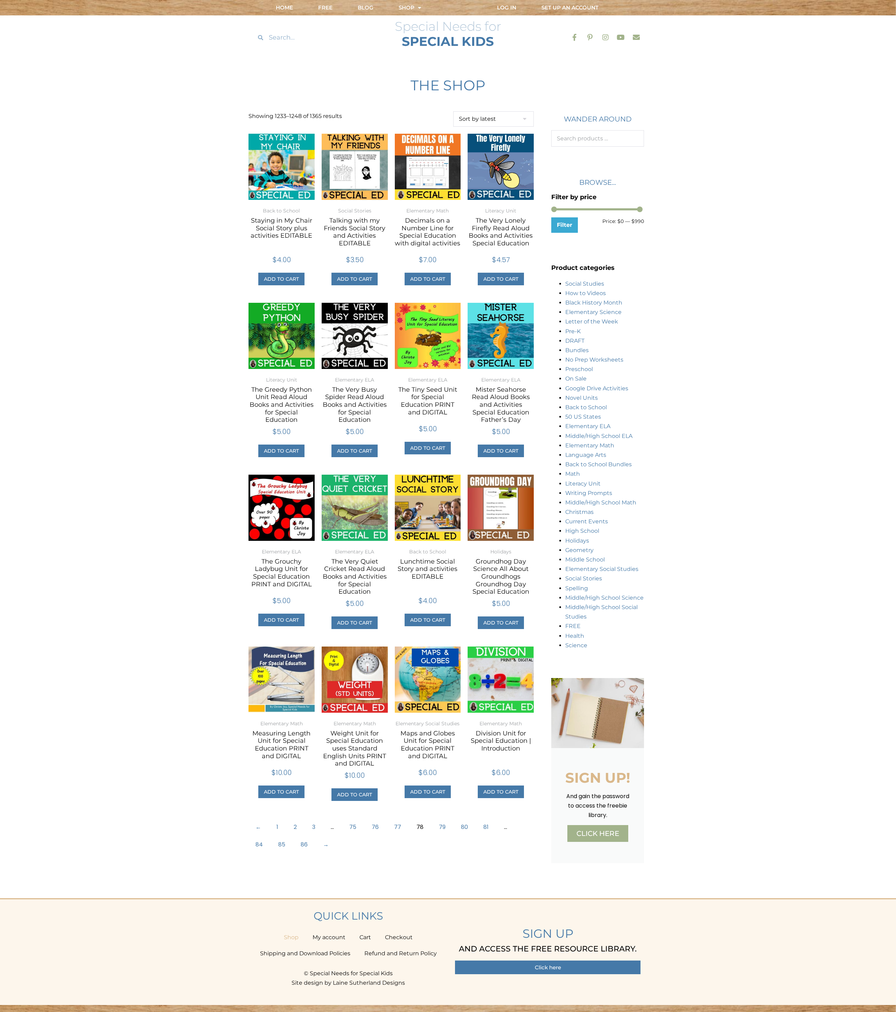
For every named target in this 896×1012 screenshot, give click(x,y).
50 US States (583, 416)
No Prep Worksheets (594, 359)
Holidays (577, 540)
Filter (564, 225)
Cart (365, 937)
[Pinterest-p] (590, 37)
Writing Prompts (588, 493)
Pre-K (573, 331)
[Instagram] (605, 37)
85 (281, 844)
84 (259, 844)
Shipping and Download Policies (305, 953)
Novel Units (581, 398)
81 (486, 827)
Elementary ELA (587, 426)
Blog (365, 7)
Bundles (577, 350)
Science (576, 645)
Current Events (586, 521)
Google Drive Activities (596, 388)
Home (284, 7)
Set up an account (569, 7)
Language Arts (585, 455)
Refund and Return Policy (400, 953)
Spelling (576, 588)
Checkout (399, 937)
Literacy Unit (583, 483)
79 (442, 827)
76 (375, 827)
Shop (291, 937)
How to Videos (585, 293)
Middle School (585, 559)
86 (304, 844)
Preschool (579, 369)
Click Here (597, 833)
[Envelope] (636, 37)
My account (329, 937)
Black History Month (593, 302)
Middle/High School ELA (598, 436)
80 (464, 827)
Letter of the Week (591, 321)
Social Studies (584, 283)
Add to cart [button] (281, 279)
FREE (573, 626)
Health (574, 636)
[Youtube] (621, 37)
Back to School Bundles (598, 464)
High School (582, 531)
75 (352, 827)
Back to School (586, 407)
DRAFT (574, 340)
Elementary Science (593, 312)
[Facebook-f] (574, 37)
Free (325, 7)
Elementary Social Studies (601, 569)
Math (572, 473)
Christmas (579, 512)
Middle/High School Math (600, 502)
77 (397, 827)
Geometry (579, 550)
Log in (506, 7)
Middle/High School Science (604, 597)
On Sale (576, 378)
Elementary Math (589, 445)
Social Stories (583, 578)
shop (406, 7)
